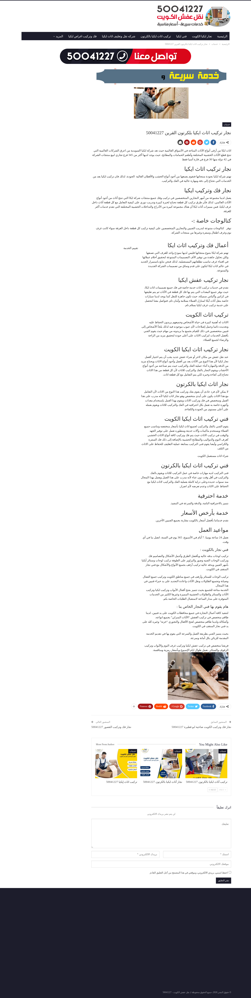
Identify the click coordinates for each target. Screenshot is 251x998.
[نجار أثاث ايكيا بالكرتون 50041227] (161, 763)
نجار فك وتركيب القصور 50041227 (111, 727)
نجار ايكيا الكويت (202, 36)
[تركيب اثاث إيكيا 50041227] (116, 763)
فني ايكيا (181, 36)
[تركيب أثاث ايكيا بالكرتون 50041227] (206, 763)
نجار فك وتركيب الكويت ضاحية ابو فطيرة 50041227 (201, 727)
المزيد (59, 36)
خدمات (227, 124)
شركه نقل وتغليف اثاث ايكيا (118, 36)
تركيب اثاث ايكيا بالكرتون (156, 36)
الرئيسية (222, 36)
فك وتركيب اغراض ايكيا (82, 36)
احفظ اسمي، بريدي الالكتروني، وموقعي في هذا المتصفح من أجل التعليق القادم (189, 872)
